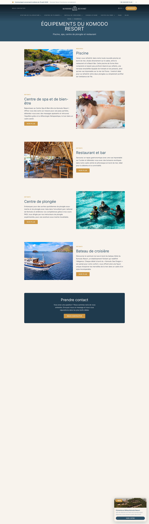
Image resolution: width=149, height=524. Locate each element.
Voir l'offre (130, 518)
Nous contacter (18, 8)
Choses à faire (92, 15)
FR (121, 8)
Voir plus (31, 123)
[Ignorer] (136, 2)
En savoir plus (126, 2)
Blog (127, 15)
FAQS (120, 15)
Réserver (131, 8)
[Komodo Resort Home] (74, 8)
